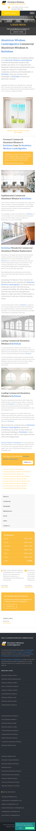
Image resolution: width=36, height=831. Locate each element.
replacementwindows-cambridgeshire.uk (13, 808)
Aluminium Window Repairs (9, 701)
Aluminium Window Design (9, 723)
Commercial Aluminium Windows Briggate (14, 486)
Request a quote (10, 13)
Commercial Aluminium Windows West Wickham (16, 476)
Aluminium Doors (6, 767)
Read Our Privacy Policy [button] (28, 825)
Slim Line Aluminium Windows (10, 686)
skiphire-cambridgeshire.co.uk (10, 804)
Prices (5, 516)
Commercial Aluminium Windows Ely (13, 474)
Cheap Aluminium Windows (9, 694)
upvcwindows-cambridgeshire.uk (11, 815)
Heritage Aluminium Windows (10, 734)
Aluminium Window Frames (9, 675)
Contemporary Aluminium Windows (11, 741)
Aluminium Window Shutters (9, 778)
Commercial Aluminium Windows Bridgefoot (15, 483)
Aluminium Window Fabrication (10, 763)
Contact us (6, 525)
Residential (6, 506)
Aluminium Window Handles (9, 682)
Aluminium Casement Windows (10, 760)
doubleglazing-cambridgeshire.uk (11, 811)
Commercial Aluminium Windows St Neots (15, 479)
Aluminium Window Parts (9, 756)
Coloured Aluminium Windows (10, 730)
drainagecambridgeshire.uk (9, 796)
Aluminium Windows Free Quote (11, 786)
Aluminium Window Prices (9, 745)
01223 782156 (17, 9)
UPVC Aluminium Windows (9, 719)
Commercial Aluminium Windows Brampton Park (16, 481)
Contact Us (27, 462)
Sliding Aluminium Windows (9, 705)
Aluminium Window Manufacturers (11, 679)
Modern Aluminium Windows (10, 738)
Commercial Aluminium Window (10, 782)
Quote (5, 521)
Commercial (6, 501)
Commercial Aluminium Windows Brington (15, 488)
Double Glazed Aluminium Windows (11, 771)
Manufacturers (7, 511)
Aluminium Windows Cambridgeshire (13, 469)
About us (6, 496)
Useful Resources (8, 792)
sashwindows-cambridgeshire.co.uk (12, 800)
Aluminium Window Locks (9, 697)
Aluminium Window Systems (10, 690)
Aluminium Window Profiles (9, 727)
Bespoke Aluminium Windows (10, 716)
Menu (32, 13)
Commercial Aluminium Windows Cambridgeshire (17, 471)
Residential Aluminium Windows (10, 774)
